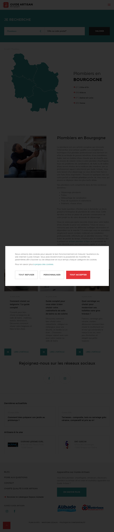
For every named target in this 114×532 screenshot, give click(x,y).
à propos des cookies (43, 264)
